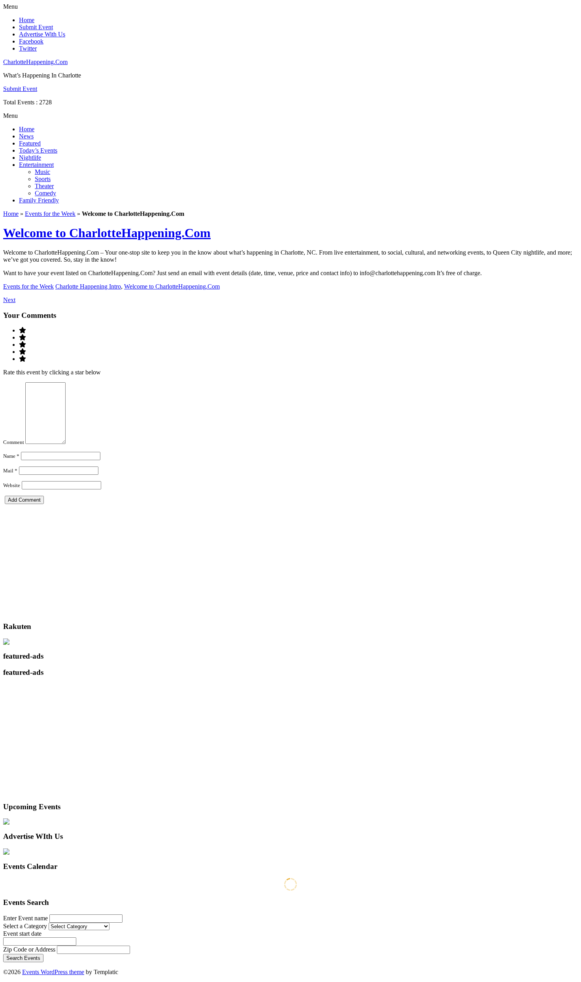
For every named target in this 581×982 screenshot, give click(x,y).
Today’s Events (38, 150)
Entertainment (36, 164)
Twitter (28, 48)
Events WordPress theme (53, 972)
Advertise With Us (42, 34)
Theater (44, 186)
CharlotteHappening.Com (35, 62)
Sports (43, 179)
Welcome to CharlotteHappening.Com (107, 233)
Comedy (45, 193)
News (26, 136)
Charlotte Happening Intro (88, 286)
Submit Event (36, 27)
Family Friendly (39, 200)
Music (42, 171)
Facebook (31, 41)
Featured (30, 143)
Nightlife (30, 157)
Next (9, 299)
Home (26, 20)
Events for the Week (50, 213)
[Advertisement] (240, 559)
